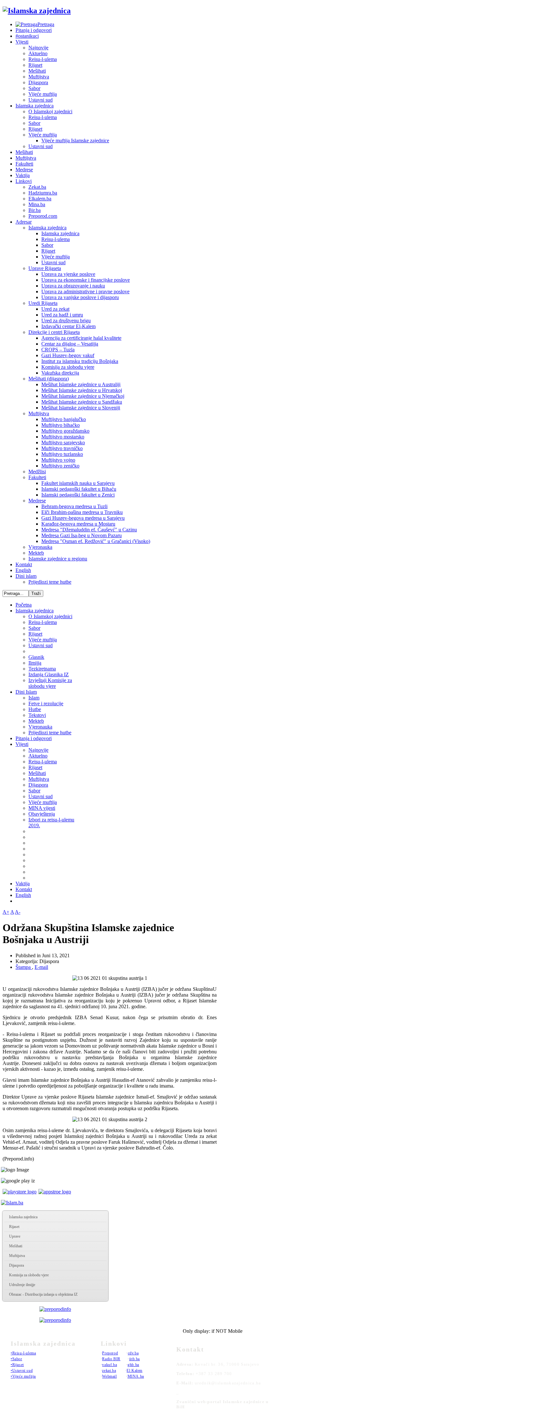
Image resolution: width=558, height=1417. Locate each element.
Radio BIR (111, 1359)
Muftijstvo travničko (62, 448)
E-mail (41, 967)
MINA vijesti (41, 808)
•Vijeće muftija (23, 1376)
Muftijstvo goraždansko (65, 431)
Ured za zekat (55, 309)
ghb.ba (133, 1364)
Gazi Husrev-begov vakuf (67, 355)
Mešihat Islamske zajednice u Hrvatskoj (81, 390)
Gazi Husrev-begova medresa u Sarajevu (83, 518)
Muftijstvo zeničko (60, 465)
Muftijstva (38, 76)
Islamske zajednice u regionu (57, 558)
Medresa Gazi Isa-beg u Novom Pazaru (81, 535)
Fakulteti (24, 163)
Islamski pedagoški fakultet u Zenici (78, 494)
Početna (24, 605)
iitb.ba (134, 1359)
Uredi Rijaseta (42, 303)
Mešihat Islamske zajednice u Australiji (80, 384)
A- (17, 912)
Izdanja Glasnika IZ (48, 674)
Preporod (110, 1353)
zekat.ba (109, 1370)
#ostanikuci (27, 36)
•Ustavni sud (22, 1370)
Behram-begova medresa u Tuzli (74, 506)
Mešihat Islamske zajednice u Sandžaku (81, 402)
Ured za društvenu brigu (66, 320)
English (23, 570)
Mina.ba (36, 204)
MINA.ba (136, 1376)
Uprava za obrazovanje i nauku (73, 285)
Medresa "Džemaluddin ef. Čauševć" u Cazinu (89, 529)
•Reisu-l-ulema (23, 1353)
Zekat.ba (37, 187)
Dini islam (26, 576)
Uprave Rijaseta (44, 268)
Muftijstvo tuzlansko (62, 454)
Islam (33, 697)
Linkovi (24, 181)
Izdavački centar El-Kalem (68, 326)
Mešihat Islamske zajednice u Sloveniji (80, 407)
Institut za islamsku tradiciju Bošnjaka (79, 361)
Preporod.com (42, 216)
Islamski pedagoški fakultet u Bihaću (78, 489)
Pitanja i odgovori (34, 30)
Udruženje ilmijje (22, 1284)
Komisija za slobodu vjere (67, 367)
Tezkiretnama (42, 668)
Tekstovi (37, 715)
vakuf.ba (109, 1364)
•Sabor (16, 1359)
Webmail (109, 1376)
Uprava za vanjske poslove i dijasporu (80, 297)
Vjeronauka (40, 547)
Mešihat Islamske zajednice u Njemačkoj (82, 396)
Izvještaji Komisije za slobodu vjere (50, 683)
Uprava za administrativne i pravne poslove (85, 291)
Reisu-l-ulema (42, 59)
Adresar (24, 222)
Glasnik (36, 657)
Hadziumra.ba (42, 193)
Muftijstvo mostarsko (62, 436)
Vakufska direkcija (60, 373)
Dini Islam (26, 692)
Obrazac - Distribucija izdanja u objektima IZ (43, 1294)
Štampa (24, 967)
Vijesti (22, 42)
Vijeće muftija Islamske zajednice (75, 140)
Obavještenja (41, 814)
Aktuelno (37, 53)
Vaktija (23, 175)
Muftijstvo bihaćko (60, 425)
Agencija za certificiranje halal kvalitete (81, 338)
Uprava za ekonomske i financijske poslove (85, 280)
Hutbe (34, 709)
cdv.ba (133, 1353)
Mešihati (37, 71)
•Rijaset (17, 1364)
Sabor (34, 88)
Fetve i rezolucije (45, 703)
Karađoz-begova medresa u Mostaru (78, 524)
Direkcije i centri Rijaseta (54, 332)
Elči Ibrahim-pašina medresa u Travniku (82, 512)
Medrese (24, 169)
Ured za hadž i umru (62, 314)
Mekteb (36, 553)
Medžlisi (37, 471)
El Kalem (134, 1370)
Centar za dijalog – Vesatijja (69, 344)
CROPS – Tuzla (58, 349)
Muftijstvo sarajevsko (63, 442)
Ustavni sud (40, 100)
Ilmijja (34, 663)
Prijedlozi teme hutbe (49, 582)
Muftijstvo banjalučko (63, 419)
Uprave (14, 1236)
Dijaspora (38, 82)
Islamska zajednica (35, 105)
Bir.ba (34, 210)
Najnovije (38, 47)
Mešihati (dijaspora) (48, 378)
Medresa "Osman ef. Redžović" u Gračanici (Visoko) (95, 541)
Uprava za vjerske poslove (68, 274)
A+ (6, 912)
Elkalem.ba (39, 198)
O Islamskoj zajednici (50, 111)
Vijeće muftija (42, 94)
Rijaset (35, 65)
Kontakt (24, 564)
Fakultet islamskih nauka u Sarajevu (78, 483)
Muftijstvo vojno (58, 460)
